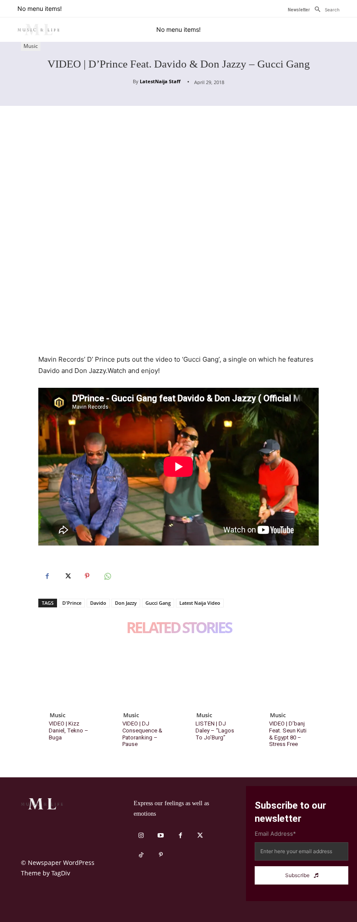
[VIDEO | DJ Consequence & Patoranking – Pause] (142, 674)
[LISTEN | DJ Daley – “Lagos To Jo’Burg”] (215, 674)
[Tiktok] (141, 855)
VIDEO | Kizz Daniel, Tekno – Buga (68, 730)
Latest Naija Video (199, 603)
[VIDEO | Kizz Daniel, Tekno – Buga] (68, 674)
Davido (98, 603)
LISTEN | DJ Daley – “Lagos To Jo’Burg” (214, 730)
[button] (325, 9)
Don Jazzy (126, 603)
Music (31, 46)
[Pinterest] (87, 576)
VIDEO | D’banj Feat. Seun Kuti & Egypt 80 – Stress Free (287, 733)
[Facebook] (47, 576)
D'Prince (71, 603)
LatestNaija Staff (160, 81)
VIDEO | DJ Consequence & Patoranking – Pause (142, 733)
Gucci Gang (158, 603)
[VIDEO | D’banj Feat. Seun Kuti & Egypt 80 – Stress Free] (289, 674)
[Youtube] (160, 835)
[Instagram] (141, 835)
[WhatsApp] (107, 576)
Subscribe (297, 875)
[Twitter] (67, 576)
